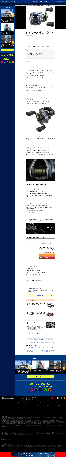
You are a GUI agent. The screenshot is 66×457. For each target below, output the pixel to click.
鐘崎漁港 (6, 417)
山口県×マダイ (25, 432)
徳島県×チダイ (41, 432)
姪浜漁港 (26, 418)
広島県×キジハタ (14, 432)
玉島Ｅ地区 (32, 446)
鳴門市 (16, 440)
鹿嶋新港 (27, 417)
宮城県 (5, 425)
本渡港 (48, 447)
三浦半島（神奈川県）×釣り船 (34, 420)
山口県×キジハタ (22, 432)
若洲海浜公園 (2, 445)
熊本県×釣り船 (10, 423)
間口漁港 (8, 417)
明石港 (39, 417)
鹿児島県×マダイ (7, 434)
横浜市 (37, 440)
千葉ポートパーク (10, 447)
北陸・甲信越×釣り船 (13, 420)
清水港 (48, 445)
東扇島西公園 (2, 446)
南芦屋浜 (8, 446)
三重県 (32, 425)
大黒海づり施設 (63, 446)
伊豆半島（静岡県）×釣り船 (13, 421)
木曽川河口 (42, 446)
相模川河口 (22, 446)
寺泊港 (51, 417)
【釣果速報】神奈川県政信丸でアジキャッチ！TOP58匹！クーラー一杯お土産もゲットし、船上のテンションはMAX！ (23, 371)
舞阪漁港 (14, 445)
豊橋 (56, 447)
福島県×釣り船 (33, 423)
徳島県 (54, 425)
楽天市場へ (49, 257)
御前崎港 (2, 447)
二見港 (10, 446)
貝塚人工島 (26, 445)
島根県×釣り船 (37, 423)
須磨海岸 (46, 445)
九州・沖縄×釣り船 (23, 420)
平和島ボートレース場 (13, 446)
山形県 (7, 425)
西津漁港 (30, 418)
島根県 (49, 425)
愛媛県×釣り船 (2, 423)
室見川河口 (33, 447)
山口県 (45, 425)
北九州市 (22, 440)
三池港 (61, 445)
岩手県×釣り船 (29, 423)
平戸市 (35, 440)
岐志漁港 (36, 417)
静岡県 (30, 425)
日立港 (57, 446)
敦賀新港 (29, 447)
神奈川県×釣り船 (46, 421)
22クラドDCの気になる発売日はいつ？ (33, 57)
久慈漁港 (15, 417)
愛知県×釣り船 (18, 422)
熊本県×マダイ (58, 433)
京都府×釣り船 (37, 422)
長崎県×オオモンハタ (54, 433)
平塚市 (59, 440)
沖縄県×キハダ (30, 434)
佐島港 (38, 417)
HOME (17, 1)
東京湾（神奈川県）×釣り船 (54, 420)
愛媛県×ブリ (61, 432)
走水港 (41, 417)
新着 (19, 1)
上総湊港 (29, 417)
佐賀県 (60, 425)
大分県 (2, 426)
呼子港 (45, 446)
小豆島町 (52, 440)
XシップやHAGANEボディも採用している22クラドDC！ (35, 53)
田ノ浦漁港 (58, 447)
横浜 (12, 445)
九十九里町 (30, 440)
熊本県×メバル (2, 434)
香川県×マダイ (45, 432)
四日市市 (57, 440)
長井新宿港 (61, 417)
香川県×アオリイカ (49, 432)
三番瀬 (9, 445)
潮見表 (37, 1)
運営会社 (23, 400)
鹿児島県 (4, 426)
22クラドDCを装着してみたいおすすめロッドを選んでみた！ (36, 55)
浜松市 (3, 440)
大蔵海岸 (30, 446)
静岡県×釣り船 (53, 421)
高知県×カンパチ (7, 433)
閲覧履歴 (34, 1)
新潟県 (21, 425)
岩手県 (3, 425)
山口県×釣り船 (55, 422)
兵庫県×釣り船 (14, 422)
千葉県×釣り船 (50, 421)
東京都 (11, 425)
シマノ (27, 345)
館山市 (50, 440)
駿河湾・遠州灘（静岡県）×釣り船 (5, 421)
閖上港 (42, 445)
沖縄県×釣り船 (33, 422)
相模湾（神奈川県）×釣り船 (41, 420)
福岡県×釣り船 (57, 421)
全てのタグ (30, 1)
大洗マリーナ (27, 446)
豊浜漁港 (19, 445)
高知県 (51, 425)
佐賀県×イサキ (41, 433)
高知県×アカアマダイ (12, 433)
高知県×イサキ (16, 433)
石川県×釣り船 (48, 423)
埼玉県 (15, 425)
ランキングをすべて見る (40, 376)
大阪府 (33, 425)
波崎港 (28, 418)
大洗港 (16, 418)
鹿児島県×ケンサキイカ (12, 434)
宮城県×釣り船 (40, 422)
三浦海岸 (5, 446)
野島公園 (40, 445)
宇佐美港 (43, 417)
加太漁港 (29, 445)
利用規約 (27, 398)
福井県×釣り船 (10, 422)
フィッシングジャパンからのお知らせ (31, 397)
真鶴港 (22, 417)
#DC (29, 333)
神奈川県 (13, 425)
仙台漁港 (55, 447)
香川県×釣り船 (40, 423)
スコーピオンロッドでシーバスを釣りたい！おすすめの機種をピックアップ (33, 350)
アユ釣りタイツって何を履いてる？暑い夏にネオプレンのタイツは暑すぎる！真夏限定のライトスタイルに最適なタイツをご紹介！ (33, 347)
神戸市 (39, 440)
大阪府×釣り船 (29, 422)
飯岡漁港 (20, 417)
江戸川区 (41, 440)
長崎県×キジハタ (49, 433)
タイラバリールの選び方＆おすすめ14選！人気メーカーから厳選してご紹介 (48, 342)
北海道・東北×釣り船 (28, 420)
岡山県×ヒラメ (6, 432)
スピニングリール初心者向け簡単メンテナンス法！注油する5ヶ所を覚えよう (48, 351)
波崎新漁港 (39, 446)
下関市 (20, 440)
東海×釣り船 (8, 420)
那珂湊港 (12, 418)
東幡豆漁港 (52, 447)
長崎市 (10, 440)
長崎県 (62, 425)
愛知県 (28, 425)
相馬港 (59, 445)
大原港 (3, 417)
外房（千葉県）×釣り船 (48, 420)
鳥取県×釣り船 (48, 422)
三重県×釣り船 (44, 422)
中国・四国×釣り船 (18, 420)
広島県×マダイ (10, 432)
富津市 (18, 440)
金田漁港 (55, 417)
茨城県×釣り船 (61, 421)
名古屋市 (43, 440)
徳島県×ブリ (34, 432)
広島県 (41, 425)
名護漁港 (6, 447)
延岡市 (46, 440)
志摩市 (48, 440)
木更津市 (24, 440)
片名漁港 (23, 418)
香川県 (52, 425)
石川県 (24, 425)
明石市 (2, 440)
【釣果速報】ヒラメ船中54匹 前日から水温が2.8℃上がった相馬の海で (7, 45)
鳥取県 (47, 425)
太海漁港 (19, 418)
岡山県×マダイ (2, 432)
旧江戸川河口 (51, 445)
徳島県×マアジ (38, 432)
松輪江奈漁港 (46, 417)
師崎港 (13, 447)
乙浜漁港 (53, 417)
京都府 (39, 425)
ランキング (22, 1)
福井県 (26, 425)
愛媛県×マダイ (57, 432)
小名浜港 (23, 445)
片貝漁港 (18, 446)
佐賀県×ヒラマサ (38, 433)
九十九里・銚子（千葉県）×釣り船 (26, 421)
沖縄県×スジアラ (22, 434)
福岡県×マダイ (20, 433)
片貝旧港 (2, 418)
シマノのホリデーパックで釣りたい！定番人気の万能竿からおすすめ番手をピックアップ (48, 347)
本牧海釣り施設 (6, 445)
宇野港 (21, 445)
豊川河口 (60, 446)
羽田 (55, 446)
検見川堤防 (23, 447)
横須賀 (31, 447)
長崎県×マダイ (45, 433)
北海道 (2, 425)
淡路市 (28, 440)
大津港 (31, 445)
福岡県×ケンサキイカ (29, 433)
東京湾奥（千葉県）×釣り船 (40, 421)
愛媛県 (56, 425)
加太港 (31, 417)
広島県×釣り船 (22, 422)
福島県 (9, 425)
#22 (31, 333)
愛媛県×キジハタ (3, 433)
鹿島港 (11, 445)
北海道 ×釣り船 (52, 422)
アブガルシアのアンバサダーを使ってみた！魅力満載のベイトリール (33, 339)
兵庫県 (35, 425)
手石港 (33, 417)
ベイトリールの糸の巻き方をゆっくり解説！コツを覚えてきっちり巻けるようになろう (33, 342)
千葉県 (17, 425)
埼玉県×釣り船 (59, 422)
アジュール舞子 (34, 445)
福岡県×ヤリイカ (24, 433)
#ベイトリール (34, 333)
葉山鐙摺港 (14, 418)
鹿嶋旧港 (10, 417)
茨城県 (19, 425)
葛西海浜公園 (37, 445)
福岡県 (58, 425)
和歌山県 (38, 425)
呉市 (45, 440)
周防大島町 (8, 440)
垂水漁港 (42, 447)
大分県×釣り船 (44, 423)
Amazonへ (49, 254)
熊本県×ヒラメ (62, 433)
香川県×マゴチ (54, 432)
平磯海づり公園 (37, 447)
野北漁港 (20, 446)
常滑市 (61, 440)
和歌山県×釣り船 (7, 422)
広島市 (12, 440)
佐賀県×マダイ (33, 433)
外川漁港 (9, 418)
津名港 (61, 447)
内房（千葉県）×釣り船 (34, 421)
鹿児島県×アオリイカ (17, 434)
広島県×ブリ (17, 432)
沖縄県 (2, 411)
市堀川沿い (4, 418)
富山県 (22, 425)
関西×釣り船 (5, 420)
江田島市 (55, 440)
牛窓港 (40, 447)
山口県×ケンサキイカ (30, 432)
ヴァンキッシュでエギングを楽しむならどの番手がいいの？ (48, 350)
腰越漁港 (25, 417)
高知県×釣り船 (6, 423)
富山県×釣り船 (25, 423)
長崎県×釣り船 (22, 423)
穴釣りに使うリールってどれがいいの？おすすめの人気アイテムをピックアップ (33, 338)
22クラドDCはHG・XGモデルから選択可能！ (34, 54)
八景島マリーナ (48, 446)
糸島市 (5, 440)
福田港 (44, 445)
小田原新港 (18, 417)
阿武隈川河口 (15, 447)
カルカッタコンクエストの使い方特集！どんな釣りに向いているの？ (48, 339)
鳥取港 (46, 447)
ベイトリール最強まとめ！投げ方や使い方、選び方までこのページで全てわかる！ (48, 338)
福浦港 (49, 417)
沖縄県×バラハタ (26, 434)
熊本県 (63, 425)
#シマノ (42, 333)
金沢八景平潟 (58, 417)
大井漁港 (21, 418)
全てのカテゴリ (26, 1)
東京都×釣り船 (2, 422)
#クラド (27, 333)
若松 (24, 446)
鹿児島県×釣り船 (18, 423)
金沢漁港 (13, 417)
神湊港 (2, 417)
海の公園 (20, 447)
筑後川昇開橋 (26, 447)
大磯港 (63, 447)
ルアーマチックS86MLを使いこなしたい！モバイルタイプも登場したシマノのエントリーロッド (33, 351)
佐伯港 (50, 447)
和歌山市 (14, 440)
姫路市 (26, 440)
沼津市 (63, 440)
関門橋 (4, 447)
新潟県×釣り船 (25, 422)
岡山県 (43, 425)
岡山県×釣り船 (63, 422)
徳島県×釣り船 (14, 423)
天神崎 (18, 447)
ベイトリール (28, 336)
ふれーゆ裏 (51, 446)
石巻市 (33, 440)
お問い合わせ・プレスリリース (30, 399)
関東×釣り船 (2, 420)
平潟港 (7, 418)
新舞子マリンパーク (55, 445)
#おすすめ (38, 333)
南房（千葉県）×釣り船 (19, 421)
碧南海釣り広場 (36, 446)
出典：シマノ (27, 181)
